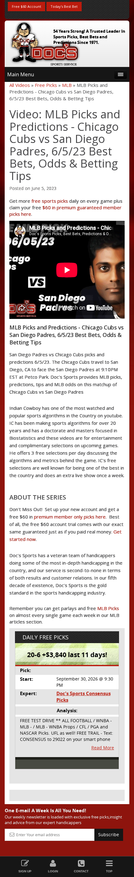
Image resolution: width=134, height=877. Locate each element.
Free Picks (46, 85)
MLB (67, 85)
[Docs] (44, 42)
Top (109, 871)
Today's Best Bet (64, 6)
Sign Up (24, 871)
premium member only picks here (70, 517)
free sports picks (49, 201)
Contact (81, 871)
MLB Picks (108, 608)
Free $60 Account (26, 6)
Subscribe (108, 834)
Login (53, 871)
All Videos (19, 85)
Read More (102, 748)
